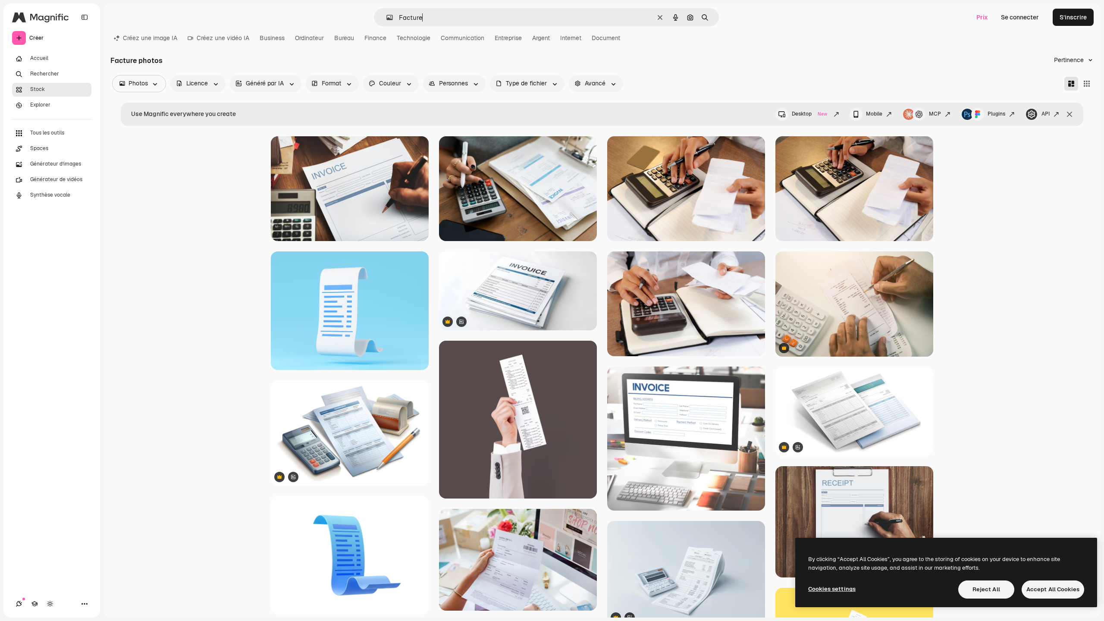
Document (606, 38)
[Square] (1087, 84)
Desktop (809, 113)
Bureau (344, 38)
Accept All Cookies (1052, 589)
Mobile (874, 113)
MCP (935, 113)
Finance (375, 38)
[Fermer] (1069, 114)
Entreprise (508, 38)
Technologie (413, 38)
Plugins (996, 113)
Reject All (986, 589)
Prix (982, 17)
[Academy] (34, 604)
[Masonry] (1071, 84)
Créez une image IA (150, 38)
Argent (541, 38)
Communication (462, 38)
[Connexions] (19, 604)
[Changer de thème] (50, 604)
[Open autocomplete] (386, 17)
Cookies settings (832, 589)
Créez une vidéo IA (223, 38)
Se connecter (1020, 17)
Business (272, 38)
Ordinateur (309, 38)
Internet (570, 38)
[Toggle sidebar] (84, 17)
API (1045, 113)
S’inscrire (1073, 17)
